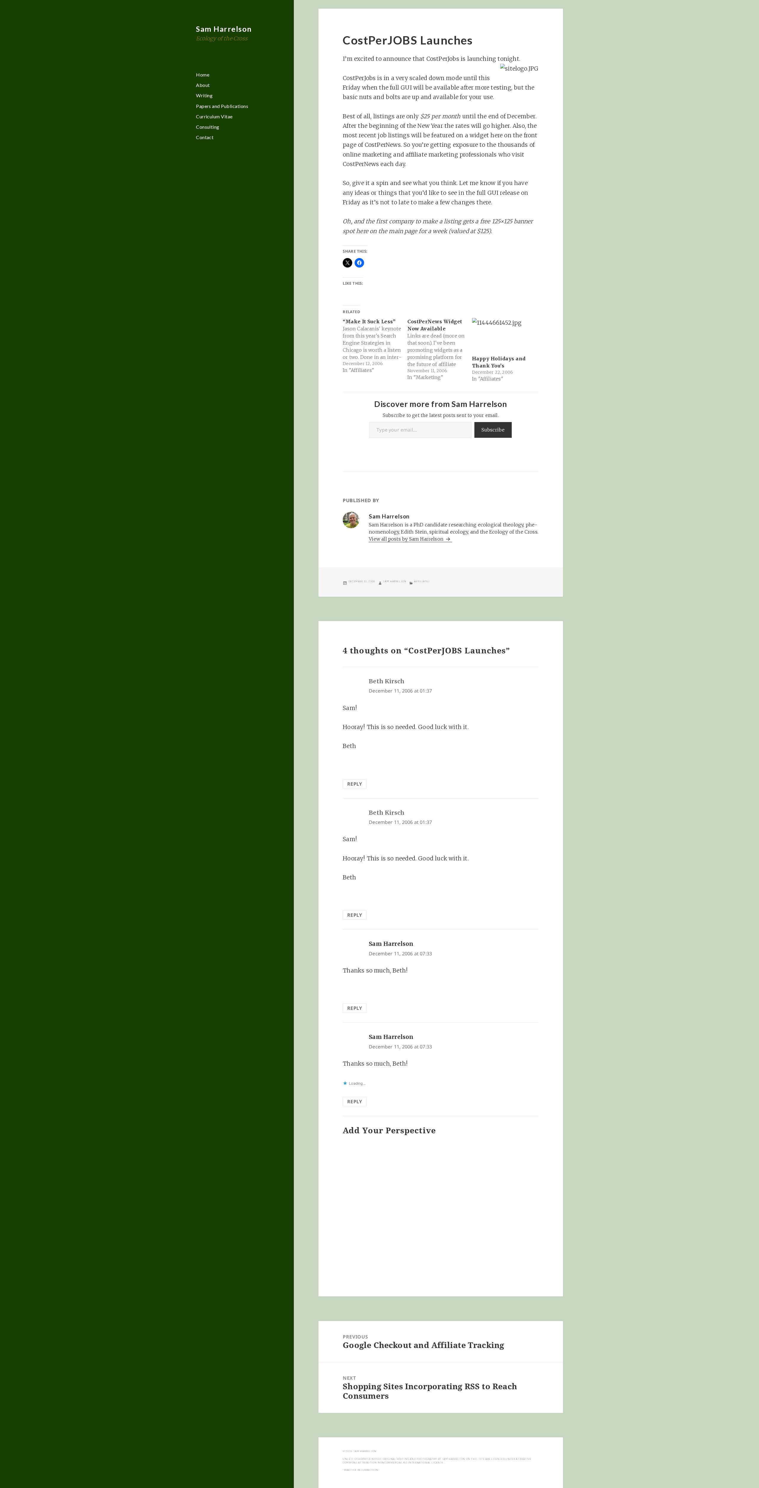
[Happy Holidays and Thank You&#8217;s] (501, 334)
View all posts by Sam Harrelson (407, 539)
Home (202, 74)
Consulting (207, 127)
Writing (204, 95)
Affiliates (422, 581)
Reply (354, 784)
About (203, 85)
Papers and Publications (222, 106)
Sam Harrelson (224, 28)
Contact (204, 137)
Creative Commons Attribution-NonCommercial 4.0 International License (437, 1460)
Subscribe (493, 430)
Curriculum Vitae (214, 116)
